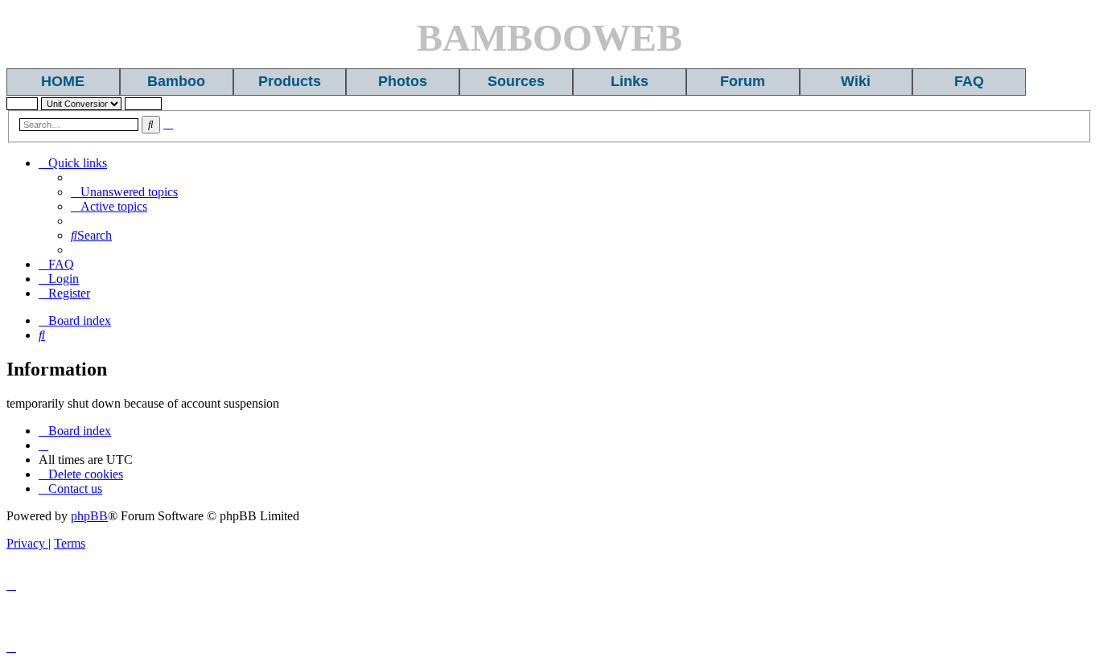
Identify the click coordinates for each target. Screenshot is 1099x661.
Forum (742, 81)
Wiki (856, 81)
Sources (516, 81)
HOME (62, 81)
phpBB (89, 516)
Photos (402, 81)
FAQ (969, 81)
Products (289, 81)
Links (629, 81)
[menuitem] (124, 192)
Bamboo (176, 81)
